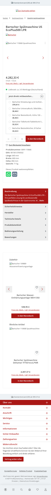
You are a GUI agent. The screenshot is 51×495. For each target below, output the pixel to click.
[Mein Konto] (45, 489)
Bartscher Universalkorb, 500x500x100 (28, 108)
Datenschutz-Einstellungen (29, 481)
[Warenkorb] (29, 489)
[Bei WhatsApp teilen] (8, 174)
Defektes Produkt (25, 471)
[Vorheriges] (8, 57)
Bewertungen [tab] (10, 237)
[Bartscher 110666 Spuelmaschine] (25, 58)
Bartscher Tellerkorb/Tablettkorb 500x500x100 (29, 121)
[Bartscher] (25, 34)
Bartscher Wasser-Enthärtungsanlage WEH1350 (25, 296)
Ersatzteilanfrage (40, 471)
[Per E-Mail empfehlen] (14, 174)
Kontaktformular (10, 471)
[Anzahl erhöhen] (22, 139)
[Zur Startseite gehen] (25, 10)
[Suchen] (21, 489)
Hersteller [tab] (9, 212)
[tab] (25, 196)
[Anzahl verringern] (8, 139)
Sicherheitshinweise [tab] (13, 206)
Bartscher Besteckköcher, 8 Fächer (26, 128)
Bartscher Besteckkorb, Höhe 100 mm (28, 115)
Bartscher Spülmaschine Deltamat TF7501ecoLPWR (25, 361)
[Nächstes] (43, 57)
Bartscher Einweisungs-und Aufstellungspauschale (29, 102)
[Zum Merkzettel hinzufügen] (37, 288)
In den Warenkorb (35, 139)
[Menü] (13, 489)
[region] (25, 58)
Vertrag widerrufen (13, 459)
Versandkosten (42, 476)
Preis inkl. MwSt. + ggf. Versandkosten (20, 83)
